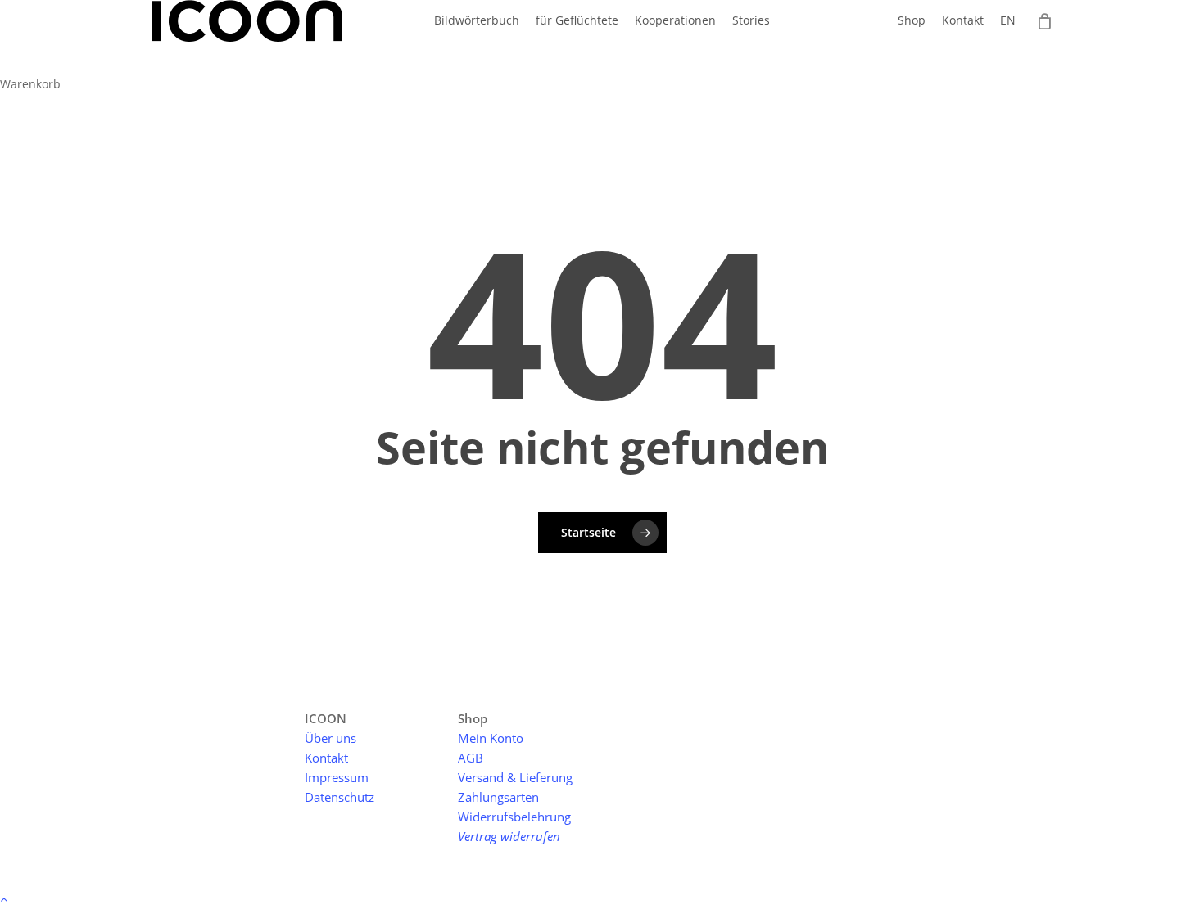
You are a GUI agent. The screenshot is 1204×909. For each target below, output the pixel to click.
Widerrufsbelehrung (514, 816)
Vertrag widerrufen (509, 836)
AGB (470, 757)
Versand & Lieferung (515, 777)
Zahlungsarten (498, 797)
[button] (602, 898)
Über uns (330, 738)
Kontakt (326, 757)
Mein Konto (490, 738)
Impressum (337, 777)
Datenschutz (339, 797)
